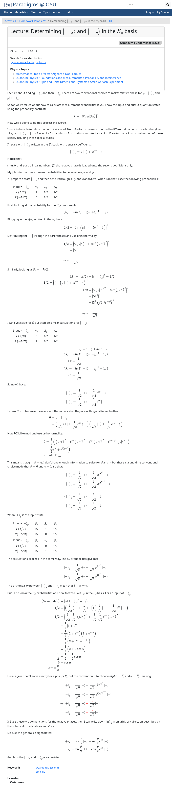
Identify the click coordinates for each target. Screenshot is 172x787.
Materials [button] (20, 12)
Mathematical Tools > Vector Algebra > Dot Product (48, 74)
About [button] (57, 12)
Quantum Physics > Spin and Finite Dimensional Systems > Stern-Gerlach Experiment (69, 82)
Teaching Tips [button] (39, 12)
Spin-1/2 (41, 62)
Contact (165, 12)
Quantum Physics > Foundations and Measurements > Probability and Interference (68, 78)
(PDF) (110, 21)
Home (8, 12)
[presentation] (70, 21)
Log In (150, 12)
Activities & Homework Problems (26, 21)
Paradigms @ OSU (34, 4)
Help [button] (68, 12)
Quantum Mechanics (22, 62)
